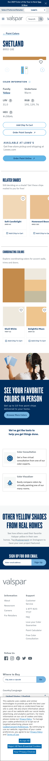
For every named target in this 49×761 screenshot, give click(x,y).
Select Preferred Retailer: (12, 10)
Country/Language (12, 690)
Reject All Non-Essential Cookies (24, 746)
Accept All (25, 740)
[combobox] (32, 19)
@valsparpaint (22, 539)
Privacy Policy (26, 719)
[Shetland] (40, 62)
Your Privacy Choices (24, 751)
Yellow (6, 92)
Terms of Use (13, 734)
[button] (3, 19)
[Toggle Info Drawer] (29, 81)
